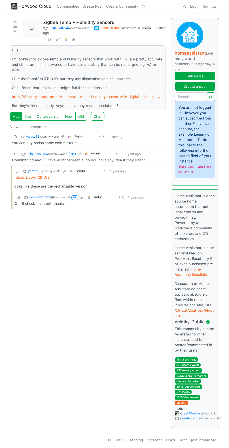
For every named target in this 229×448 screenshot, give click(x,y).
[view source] (73, 39)
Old (81, 116)
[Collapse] (15, 136)
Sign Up (209, 6)
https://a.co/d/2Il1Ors (31, 177)
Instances (155, 440)
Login (194, 6)
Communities (68, 6)
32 (49, 39)
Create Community (122, 6)
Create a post (195, 86)
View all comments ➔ (28, 126)
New (69, 116)
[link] (58, 39)
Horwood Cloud (34, 6)
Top (28, 116)
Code (183, 440)
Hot (16, 116)
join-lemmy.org (203, 440)
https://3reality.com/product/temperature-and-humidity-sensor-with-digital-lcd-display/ (86, 96)
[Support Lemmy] (143, 6)
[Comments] (31, 29)
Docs (170, 440)
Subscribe (195, 76)
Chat (97, 116)
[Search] (184, 6)
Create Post (93, 6)
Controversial (48, 116)
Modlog (181, 403)
